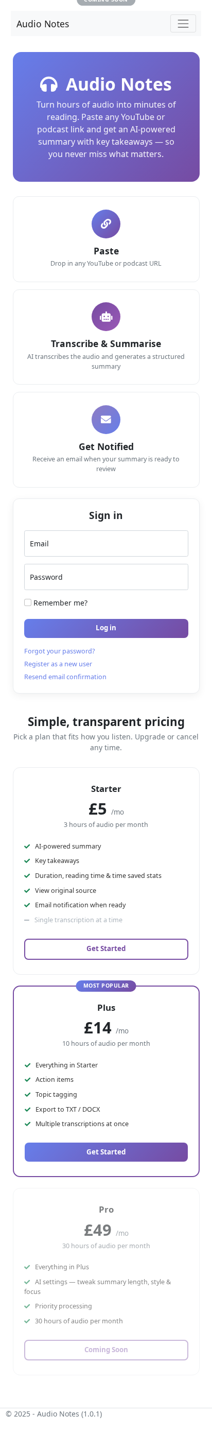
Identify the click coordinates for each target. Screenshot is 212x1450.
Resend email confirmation (65, 676)
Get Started (106, 948)
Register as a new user (58, 664)
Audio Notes (42, 24)
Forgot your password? (59, 651)
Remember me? (59, 603)
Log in (106, 627)
